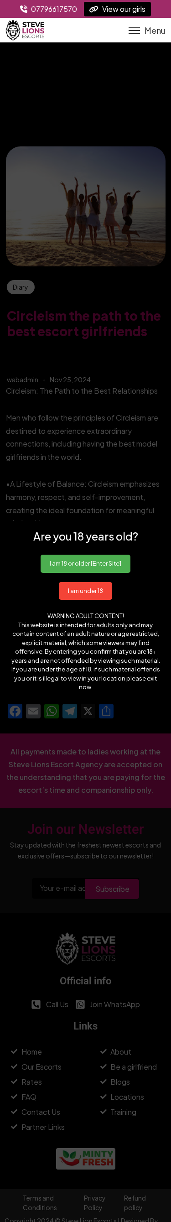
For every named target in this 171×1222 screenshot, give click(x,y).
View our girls (123, 9)
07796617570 (53, 9)
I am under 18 (85, 590)
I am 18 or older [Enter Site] (85, 563)
